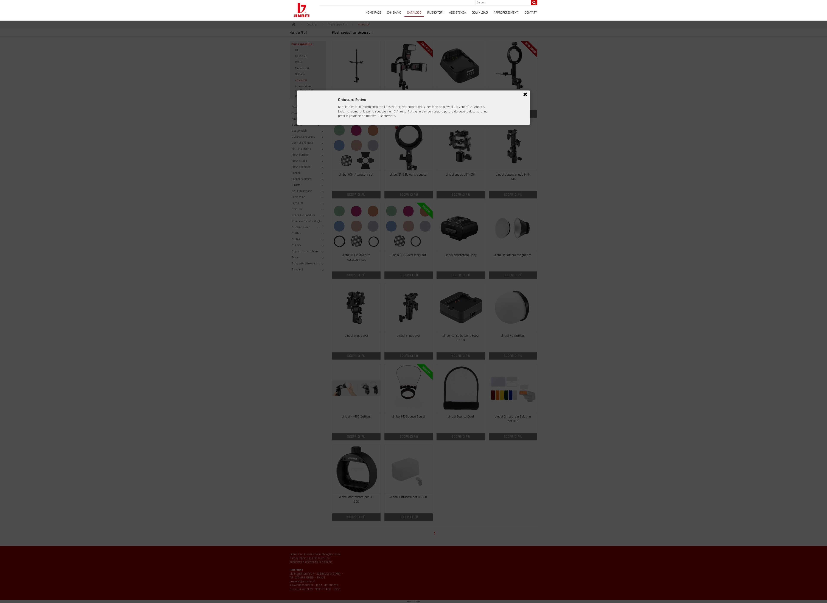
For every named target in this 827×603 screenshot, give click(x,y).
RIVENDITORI (435, 12)
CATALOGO (414, 12)
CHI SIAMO (394, 12)
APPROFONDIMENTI (506, 12)
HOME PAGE (373, 12)
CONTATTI (530, 12)
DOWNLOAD (480, 12)
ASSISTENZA (457, 12)
